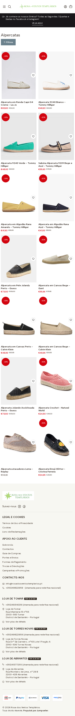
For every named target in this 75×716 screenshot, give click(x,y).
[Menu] (4, 6)
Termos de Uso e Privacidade (17, 523)
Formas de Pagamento (14, 562)
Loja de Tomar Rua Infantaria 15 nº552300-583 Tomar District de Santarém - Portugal (22, 613)
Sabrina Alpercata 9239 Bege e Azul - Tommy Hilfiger (55, 164)
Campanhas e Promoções (15, 570)
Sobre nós (7, 544)
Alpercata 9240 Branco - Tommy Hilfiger (52, 103)
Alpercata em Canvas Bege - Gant (54, 286)
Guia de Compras (11, 553)
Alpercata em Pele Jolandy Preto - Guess (15, 286)
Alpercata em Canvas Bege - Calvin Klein (54, 348)
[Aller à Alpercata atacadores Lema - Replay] (19, 442)
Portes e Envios (10, 557)
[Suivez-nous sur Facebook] (24, 506)
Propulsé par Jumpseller (35, 710)
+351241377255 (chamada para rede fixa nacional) (32, 664)
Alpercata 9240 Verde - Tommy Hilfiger (18, 164)
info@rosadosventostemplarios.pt (24, 583)
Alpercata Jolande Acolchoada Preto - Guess (17, 409)
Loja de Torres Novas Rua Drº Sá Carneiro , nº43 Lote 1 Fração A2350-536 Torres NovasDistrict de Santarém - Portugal (28, 643)
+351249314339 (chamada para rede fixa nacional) (32, 604)
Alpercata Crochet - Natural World (53, 409)
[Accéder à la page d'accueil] (37, 6)
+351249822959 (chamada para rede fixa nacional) (33, 587)
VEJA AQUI (37, 23)
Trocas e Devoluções (13, 566)
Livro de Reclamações (13, 531)
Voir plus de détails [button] (16, 621)
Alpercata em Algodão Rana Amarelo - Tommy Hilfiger (16, 225)
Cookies (6, 527)
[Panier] (70, 6)
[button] (8, 42)
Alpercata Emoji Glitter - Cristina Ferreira (51, 470)
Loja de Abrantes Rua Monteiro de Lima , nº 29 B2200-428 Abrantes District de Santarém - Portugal (22, 673)
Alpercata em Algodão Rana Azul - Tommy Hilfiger (53, 225)
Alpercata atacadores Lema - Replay (17, 470)
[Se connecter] (65, 6)
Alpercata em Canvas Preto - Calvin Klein (17, 348)
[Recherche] (9, 6)
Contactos (8, 549)
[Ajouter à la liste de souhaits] (33, 75)
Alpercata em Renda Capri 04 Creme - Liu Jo (17, 103)
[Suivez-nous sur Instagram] (19, 506)
